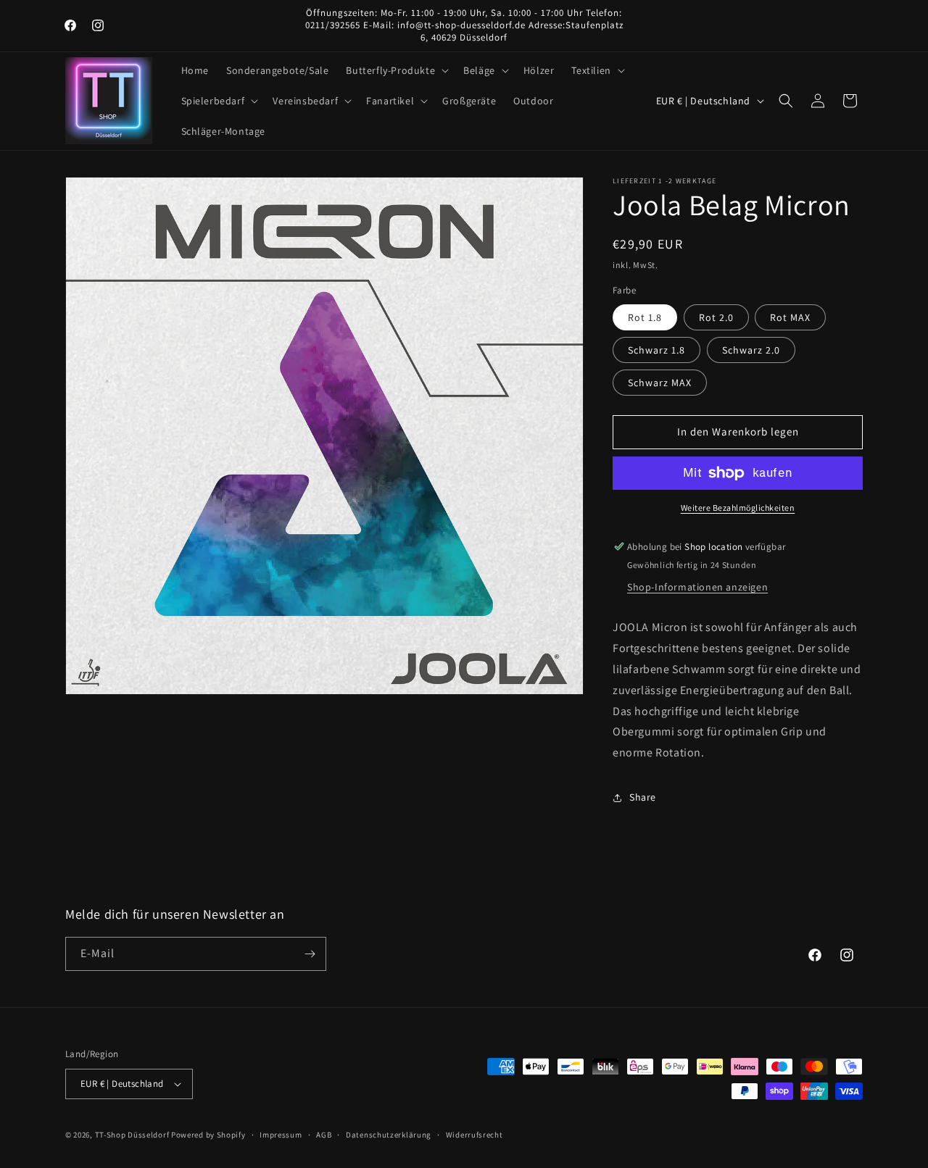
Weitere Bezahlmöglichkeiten (738, 507)
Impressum (281, 1135)
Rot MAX (790, 317)
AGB (323, 1135)
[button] (396, 70)
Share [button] (642, 797)
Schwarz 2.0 (751, 349)
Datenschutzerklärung (388, 1135)
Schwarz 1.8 (656, 349)
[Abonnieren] (310, 954)
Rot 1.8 (645, 317)
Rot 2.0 (716, 317)
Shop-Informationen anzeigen (697, 586)
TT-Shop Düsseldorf (132, 1135)
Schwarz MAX (660, 382)
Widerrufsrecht (474, 1135)
